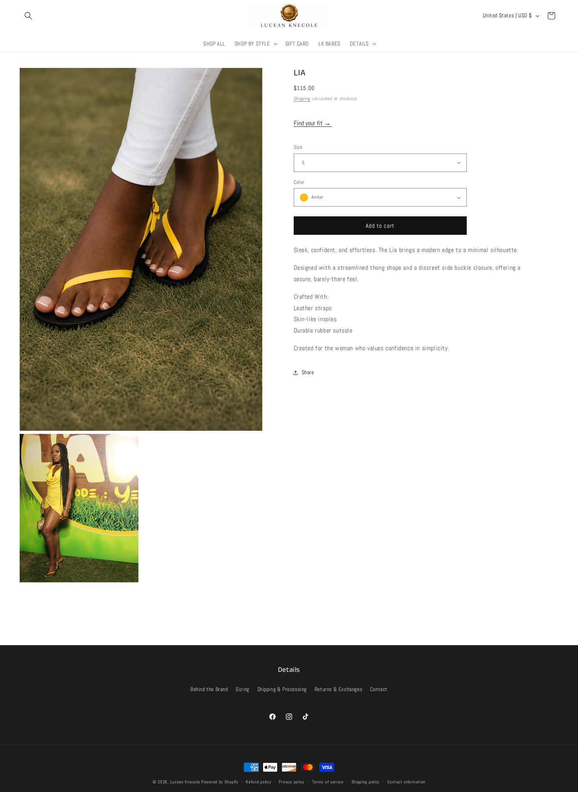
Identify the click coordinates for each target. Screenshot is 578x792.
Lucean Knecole (185, 782)
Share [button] (308, 372)
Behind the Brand (209, 689)
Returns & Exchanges (338, 689)
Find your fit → (313, 123)
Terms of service (328, 781)
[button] (28, 15)
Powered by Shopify (219, 782)
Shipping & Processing (282, 689)
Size (298, 147)
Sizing (242, 689)
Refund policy (258, 781)
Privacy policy (291, 781)
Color (299, 182)
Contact (379, 689)
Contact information (406, 781)
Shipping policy (366, 781)
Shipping (302, 98)
